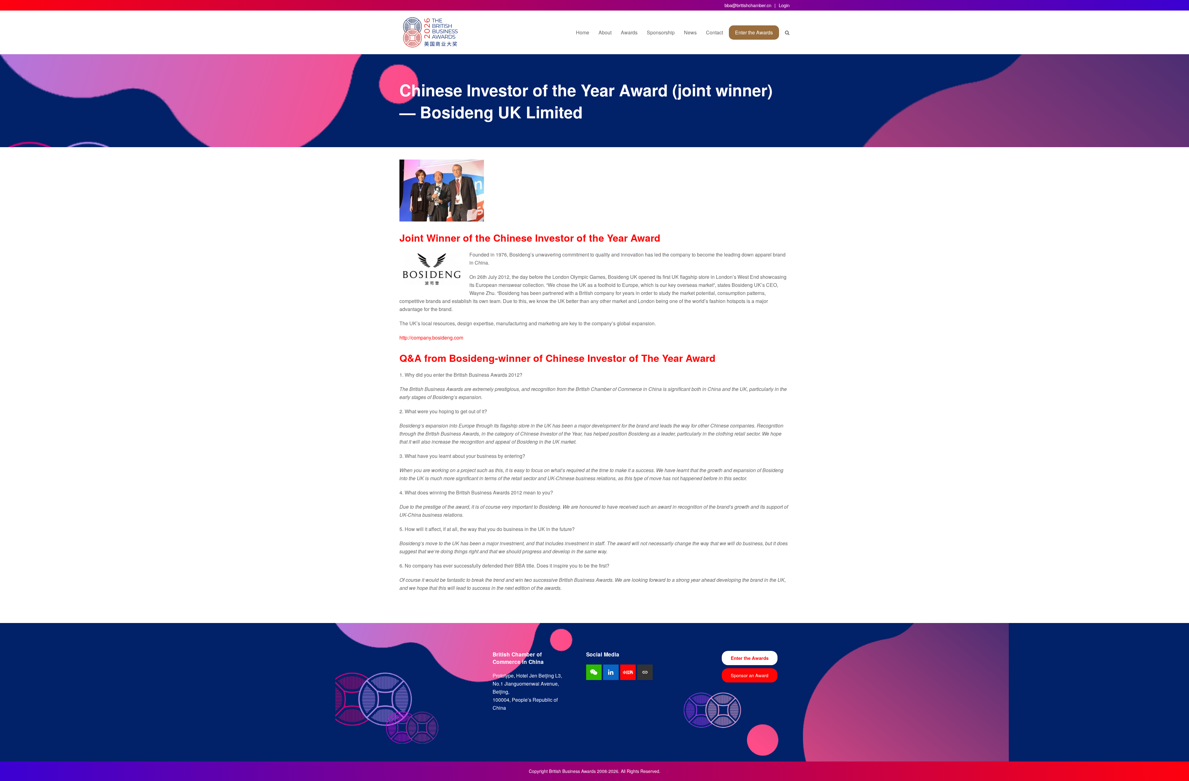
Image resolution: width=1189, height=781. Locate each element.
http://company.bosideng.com (431, 337)
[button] (787, 32)
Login (784, 5)
